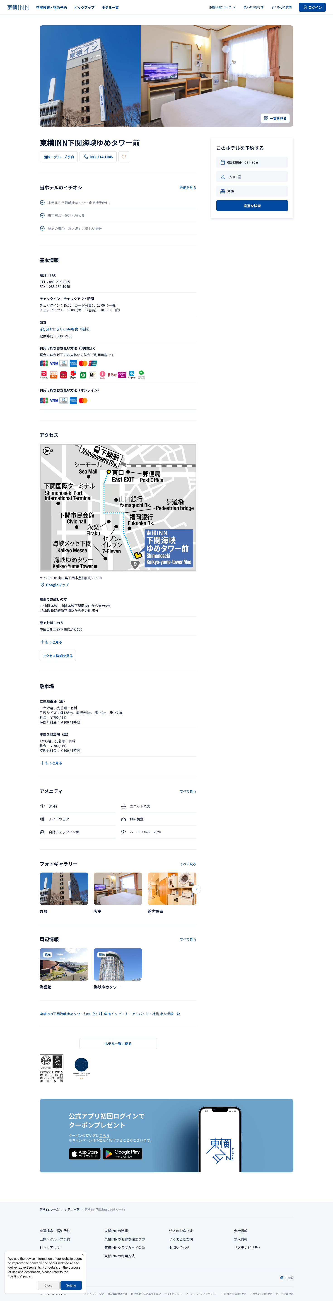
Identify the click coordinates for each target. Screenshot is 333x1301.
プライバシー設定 (94, 1294)
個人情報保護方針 (117, 1294)
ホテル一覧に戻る (118, 1043)
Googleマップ (57, 584)
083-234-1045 (101, 156)
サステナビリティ (247, 1247)
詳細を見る (187, 187)
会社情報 (241, 1230)
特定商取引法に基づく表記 (146, 1294)
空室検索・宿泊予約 (51, 7)
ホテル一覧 (110, 7)
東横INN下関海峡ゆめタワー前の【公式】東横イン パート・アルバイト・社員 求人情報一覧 (110, 1013)
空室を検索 (252, 205)
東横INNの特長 (116, 1230)
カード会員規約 (284, 1294)
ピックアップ (84, 7)
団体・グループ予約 (58, 156)
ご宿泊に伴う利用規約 (233, 1294)
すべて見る (188, 791)
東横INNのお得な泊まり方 (124, 1239)
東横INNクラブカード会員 (124, 1247)
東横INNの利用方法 (119, 1255)
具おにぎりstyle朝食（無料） (69, 329)
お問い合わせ (179, 1247)
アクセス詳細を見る (58, 655)
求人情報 (241, 1239)
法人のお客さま (253, 7)
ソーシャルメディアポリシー (202, 1294)
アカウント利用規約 (261, 1294)
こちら (104, 1135)
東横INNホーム (49, 1209)
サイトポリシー (173, 1294)
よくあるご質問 (281, 7)
